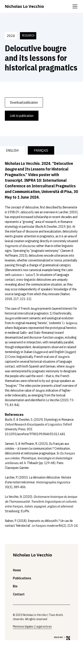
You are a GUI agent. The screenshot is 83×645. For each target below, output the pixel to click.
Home (17, 570)
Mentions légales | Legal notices (32, 626)
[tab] (12, 150)
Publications (22, 578)
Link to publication (21, 116)
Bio (15, 586)
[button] (74, 6)
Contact (19, 594)
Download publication (24, 102)
